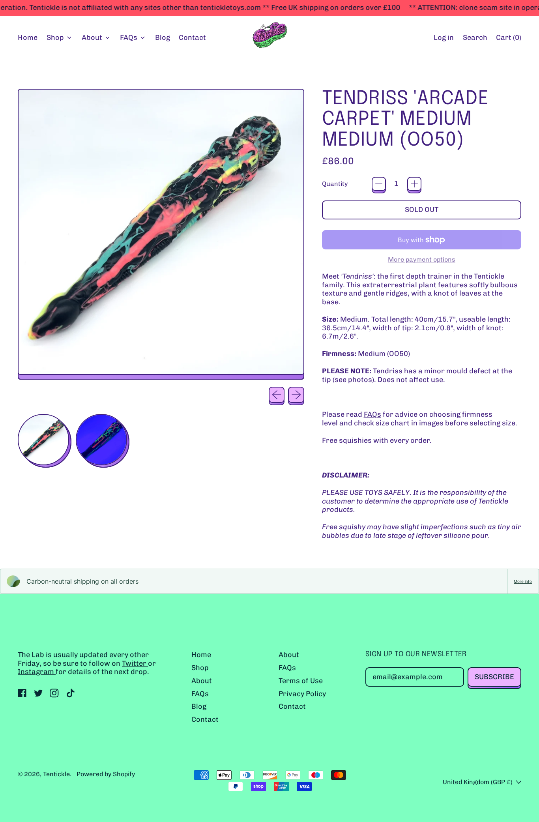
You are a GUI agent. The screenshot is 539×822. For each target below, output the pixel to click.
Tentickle (56, 774)
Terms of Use (301, 680)
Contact (192, 37)
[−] (379, 184)
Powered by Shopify (106, 774)
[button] (475, 38)
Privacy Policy (302, 693)
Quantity (335, 183)
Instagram (37, 671)
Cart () (508, 39)
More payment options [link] (421, 259)
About (201, 680)
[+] (414, 184)
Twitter (135, 663)
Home (27, 37)
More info (523, 581)
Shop (200, 667)
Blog (162, 37)
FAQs (372, 414)
